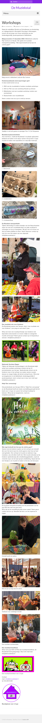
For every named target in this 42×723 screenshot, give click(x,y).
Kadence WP (26, 719)
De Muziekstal (21, 8)
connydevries (8, 26)
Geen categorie (25, 26)
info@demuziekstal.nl (11, 679)
